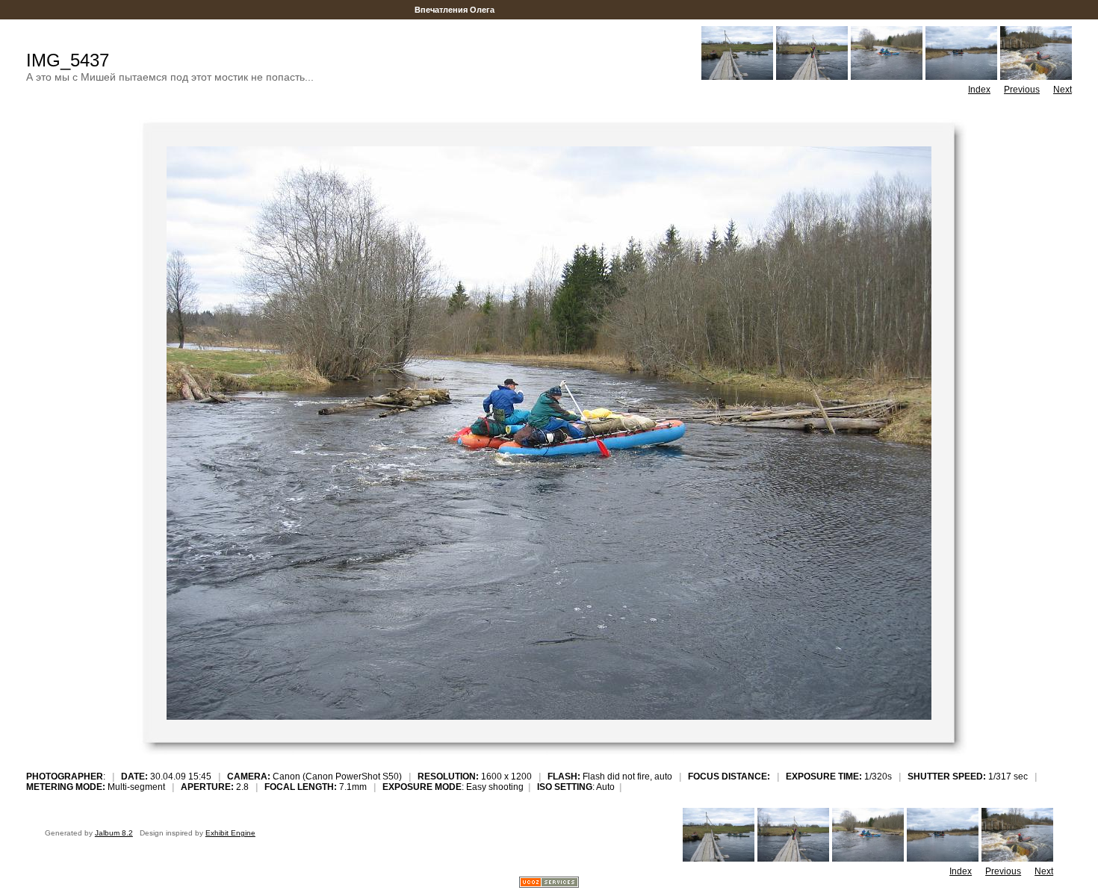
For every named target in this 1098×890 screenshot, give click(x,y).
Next (1062, 89)
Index (979, 89)
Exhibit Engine (230, 833)
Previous (1022, 89)
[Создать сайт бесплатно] (549, 883)
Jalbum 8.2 (114, 833)
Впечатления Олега (454, 9)
